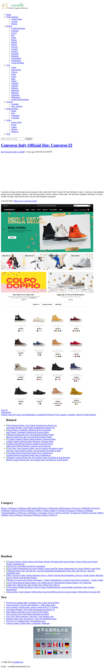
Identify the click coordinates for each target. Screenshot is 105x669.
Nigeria (14, 129)
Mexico (14, 24)
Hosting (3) (39, 515)
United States (16, 19)
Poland (14, 44)
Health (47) (89, 508)
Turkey (14, 81)
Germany (15, 31)
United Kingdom (18, 28)
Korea (13, 76)
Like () (4, 410)
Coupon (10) (45, 513)
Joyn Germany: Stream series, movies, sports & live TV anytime (32, 607)
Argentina (15, 115)
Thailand (14, 83)
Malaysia (15, 92)
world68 (21, 152)
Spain (13, 37)
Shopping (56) (56, 508)
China (13, 67)
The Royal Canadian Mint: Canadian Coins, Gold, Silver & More (32, 603)
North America (12, 17)
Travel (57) (45, 508)
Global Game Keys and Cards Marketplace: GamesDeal (23, 415)
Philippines (15, 97)
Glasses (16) (74, 510)
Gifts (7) (68, 513)
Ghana (14, 127)
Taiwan (14, 72)
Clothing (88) (35, 508)
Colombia (15, 118)
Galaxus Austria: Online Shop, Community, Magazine (28, 623)
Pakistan (14, 88)
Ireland (14, 42)
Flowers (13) (24, 513)
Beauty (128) (6, 508)
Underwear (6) (78, 513)
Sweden (14, 49)
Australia (15, 104)
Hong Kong (16, 70)
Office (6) (88, 513)
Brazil (13, 111)
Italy (13, 35)
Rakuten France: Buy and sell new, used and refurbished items (31, 619)
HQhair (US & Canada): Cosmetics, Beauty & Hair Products (71, 415)
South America (12, 109)
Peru (13, 113)
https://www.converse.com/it (25, 201)
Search (29, 139)
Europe (9, 26)
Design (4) (21, 515)
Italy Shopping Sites (9, 152)
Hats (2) (47, 515)
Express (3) (29, 515)
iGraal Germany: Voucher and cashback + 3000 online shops (30, 605)
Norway (14, 47)
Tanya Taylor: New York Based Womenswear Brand (27, 614)
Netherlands (16, 60)
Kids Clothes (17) (52, 510)
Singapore (15, 95)
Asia (8, 65)
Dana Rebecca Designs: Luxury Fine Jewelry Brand (27, 612)
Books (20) (33, 510)
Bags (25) (17, 510)
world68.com (17, 662)
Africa (8, 120)
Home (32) (8, 510)
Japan (13, 74)
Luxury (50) (80, 508)
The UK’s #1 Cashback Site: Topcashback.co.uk (25, 621)
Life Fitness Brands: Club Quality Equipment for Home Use (30, 609)
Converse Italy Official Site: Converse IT (36, 145)
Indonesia (15, 90)
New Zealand (16, 106)
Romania (15, 56)
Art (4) (14, 515)
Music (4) (7, 515)
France (14, 33)
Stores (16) (83, 510)
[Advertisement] (52, 171)
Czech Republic (17, 63)
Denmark (15, 54)
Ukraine (14, 51)
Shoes (3, 412)
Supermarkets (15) (11, 513)
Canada (14, 21)
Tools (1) (53, 515)
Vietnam (14, 86)
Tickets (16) (64, 510)
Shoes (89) (26, 508)
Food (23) (25, 510)
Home (8, 15)
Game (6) (95, 513)
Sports (8, 412)
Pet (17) (41, 510)
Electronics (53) (68, 508)
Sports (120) (17, 508)
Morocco (15, 131)
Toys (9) (61, 513)
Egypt (13, 125)
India (13, 79)
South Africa (16, 122)
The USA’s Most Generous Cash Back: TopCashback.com (30, 616)
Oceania (9, 102)
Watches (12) (35, 513)
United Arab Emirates (20, 99)
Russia (14, 40)
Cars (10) (54, 513)
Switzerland (16, 58)
